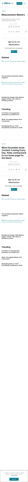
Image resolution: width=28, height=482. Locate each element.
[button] (3, 3)
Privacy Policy (14, 475)
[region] (14, 476)
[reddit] (16, 31)
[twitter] (14, 31)
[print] (25, 31)
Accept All (14, 479)
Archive (4, 11)
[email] (19, 31)
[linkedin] (11, 31)
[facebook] (9, 31)
